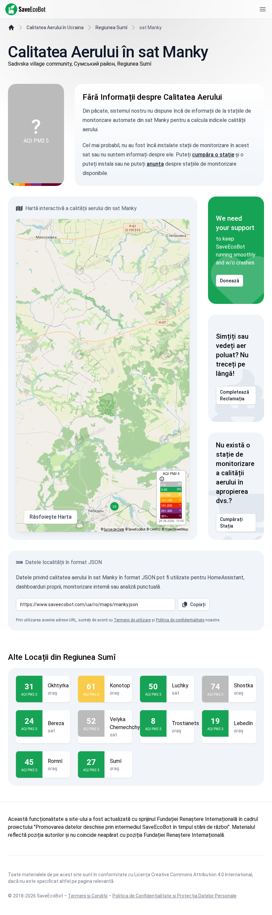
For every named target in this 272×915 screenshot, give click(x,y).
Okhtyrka (58, 685)
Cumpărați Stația (231, 523)
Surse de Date (114, 529)
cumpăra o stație (213, 154)
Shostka (243, 685)
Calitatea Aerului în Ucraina (55, 27)
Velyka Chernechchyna (127, 723)
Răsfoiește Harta (51, 517)
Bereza (56, 723)
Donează (229, 280)
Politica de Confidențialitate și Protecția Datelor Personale (174, 895)
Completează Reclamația (234, 395)
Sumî (115, 761)
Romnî (55, 761)
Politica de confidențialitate (180, 620)
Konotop (120, 685)
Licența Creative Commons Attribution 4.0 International (193, 874)
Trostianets (185, 723)
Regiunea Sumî (111, 27)
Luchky (180, 685)
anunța (155, 164)
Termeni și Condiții (87, 895)
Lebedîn (243, 723)
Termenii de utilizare (132, 620)
